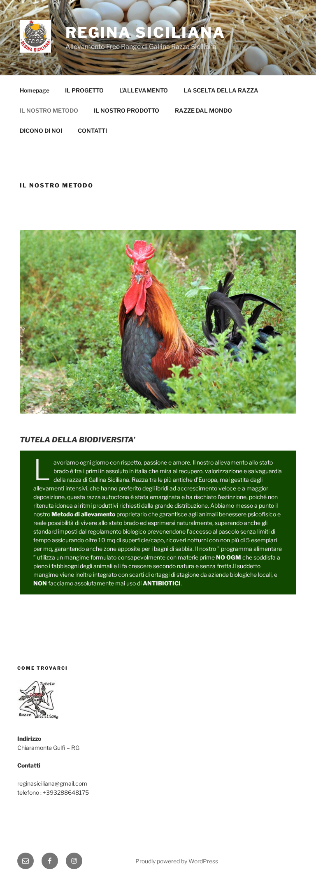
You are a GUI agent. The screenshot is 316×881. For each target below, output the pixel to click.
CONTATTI (92, 130)
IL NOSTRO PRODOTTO (126, 110)
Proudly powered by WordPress (176, 861)
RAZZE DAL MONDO (203, 110)
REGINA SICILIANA (145, 32)
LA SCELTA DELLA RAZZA (221, 90)
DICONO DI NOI (41, 130)
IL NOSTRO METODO (49, 110)
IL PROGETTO (84, 90)
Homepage (34, 90)
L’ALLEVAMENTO (143, 90)
